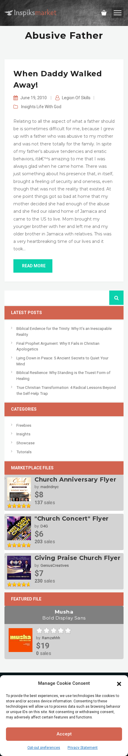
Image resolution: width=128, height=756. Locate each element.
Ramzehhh (51, 638)
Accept (64, 734)
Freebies (23, 425)
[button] (119, 683)
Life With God (49, 106)
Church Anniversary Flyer (75, 479)
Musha (64, 614)
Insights (28, 106)
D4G (44, 526)
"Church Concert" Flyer (72, 518)
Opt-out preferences (43, 748)
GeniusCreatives (54, 565)
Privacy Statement (83, 748)
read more (33, 265)
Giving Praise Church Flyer (77, 557)
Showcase (25, 443)
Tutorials (24, 452)
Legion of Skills (76, 97)
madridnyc (49, 487)
